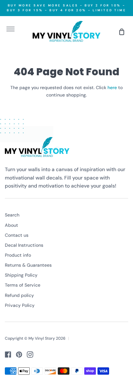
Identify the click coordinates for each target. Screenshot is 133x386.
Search (12, 215)
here (112, 87)
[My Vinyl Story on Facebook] (8, 354)
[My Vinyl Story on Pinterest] (19, 354)
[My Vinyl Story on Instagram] (30, 354)
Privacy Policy (20, 305)
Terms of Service (22, 285)
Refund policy (19, 295)
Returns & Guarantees (28, 265)
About (11, 225)
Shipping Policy (21, 275)
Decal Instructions (24, 245)
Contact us (16, 235)
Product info (18, 255)
